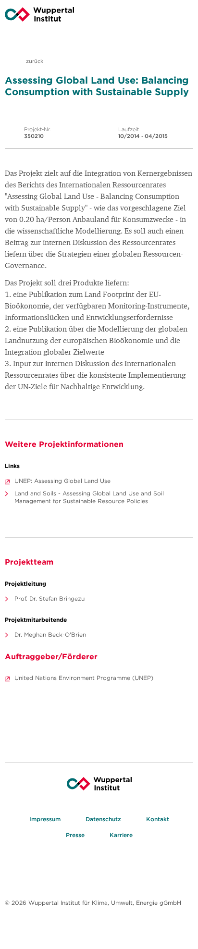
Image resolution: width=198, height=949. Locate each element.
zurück (34, 61)
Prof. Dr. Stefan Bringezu (49, 598)
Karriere (121, 834)
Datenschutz (103, 819)
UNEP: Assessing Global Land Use (62, 480)
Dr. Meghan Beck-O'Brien (50, 634)
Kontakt (157, 819)
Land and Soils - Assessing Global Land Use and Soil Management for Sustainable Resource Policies (89, 497)
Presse (75, 834)
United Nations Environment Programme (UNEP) (83, 677)
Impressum (45, 819)
